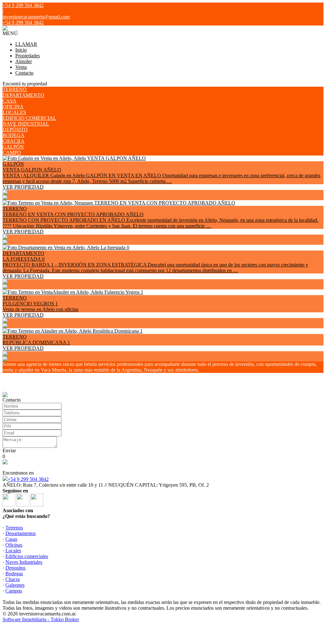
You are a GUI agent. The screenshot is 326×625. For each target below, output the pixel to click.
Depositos (15, 567)
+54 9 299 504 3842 (28, 479)
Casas (11, 539)
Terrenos (14, 527)
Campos (13, 590)
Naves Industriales (23, 562)
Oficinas (13, 545)
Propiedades (27, 55)
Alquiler (23, 61)
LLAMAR (26, 44)
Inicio (21, 50)
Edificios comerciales (26, 556)
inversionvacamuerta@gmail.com (36, 16)
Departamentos (20, 533)
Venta (21, 67)
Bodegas (14, 573)
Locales (13, 550)
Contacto (24, 73)
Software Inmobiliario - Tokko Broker (41, 619)
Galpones (15, 585)
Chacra (12, 579)
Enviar (9, 450)
